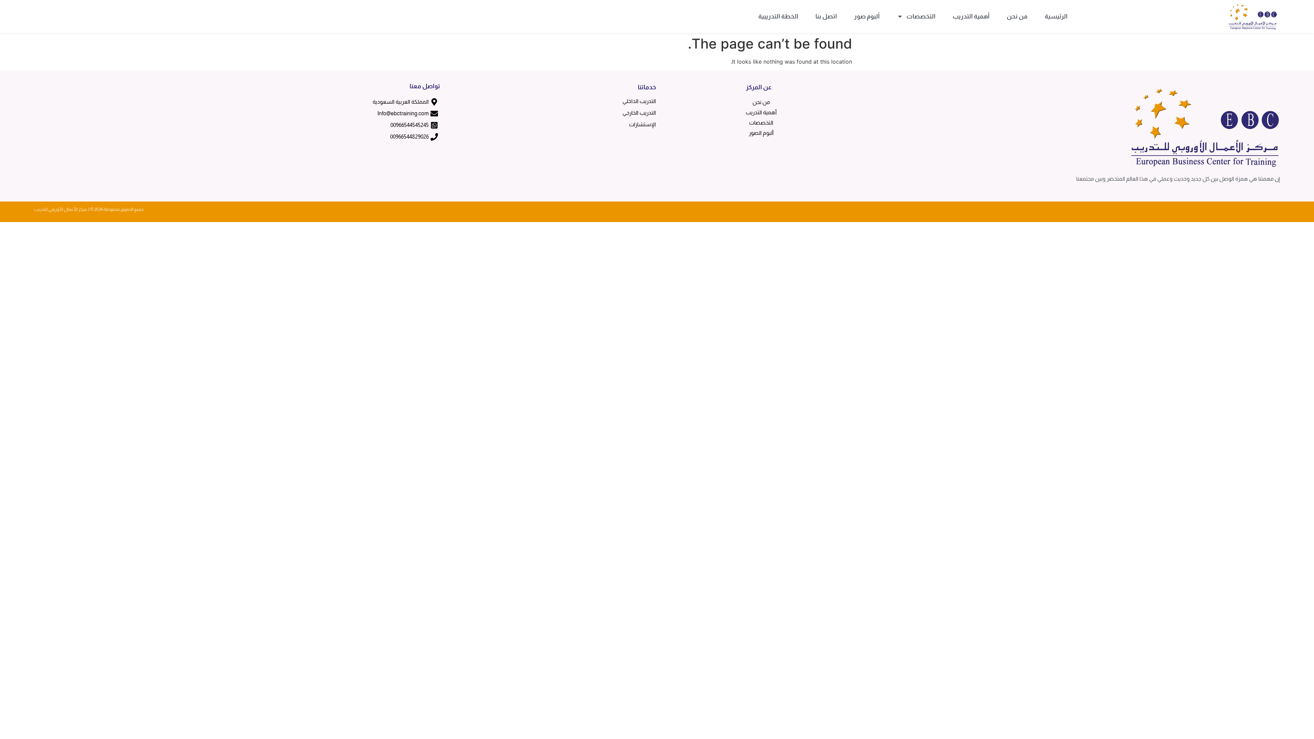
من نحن (1017, 16)
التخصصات (921, 16)
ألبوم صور (867, 16)
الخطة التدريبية (778, 16)
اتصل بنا (826, 16)
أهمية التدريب (971, 16)
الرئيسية (1056, 16)
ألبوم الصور (761, 133)
